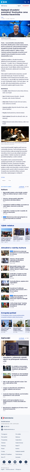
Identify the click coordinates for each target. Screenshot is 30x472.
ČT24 (2, 17)
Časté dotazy (19, 454)
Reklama (18, 437)
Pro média (18, 434)
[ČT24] (4, 2)
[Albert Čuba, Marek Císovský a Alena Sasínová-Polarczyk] (15, 134)
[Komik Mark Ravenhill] (15, 29)
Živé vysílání (4, 437)
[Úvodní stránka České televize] (7, 418)
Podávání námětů (20, 451)
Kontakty (18, 457)
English (2, 469)
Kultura (3, 180)
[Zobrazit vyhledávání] (25, 2)
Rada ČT (18, 445)
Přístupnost (18, 469)
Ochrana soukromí (10, 469)
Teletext (3, 442)
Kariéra (17, 448)
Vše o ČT (3, 457)
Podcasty (3, 445)
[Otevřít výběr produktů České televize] (28, 2)
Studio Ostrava (19, 442)
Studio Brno (18, 440)
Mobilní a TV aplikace (6, 454)
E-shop (3, 451)
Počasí (2, 448)
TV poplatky (4, 440)
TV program (4, 434)
